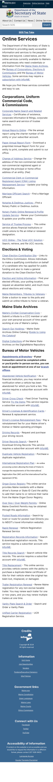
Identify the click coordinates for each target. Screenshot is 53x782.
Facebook (26, 725)
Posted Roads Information (16, 515)
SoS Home (26, 660)
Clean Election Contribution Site (19, 255)
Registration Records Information (20, 537)
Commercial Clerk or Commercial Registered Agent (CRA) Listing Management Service (20, 181)
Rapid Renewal (10, 527)
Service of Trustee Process (16, 224)
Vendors (26, 668)
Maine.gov (26, 690)
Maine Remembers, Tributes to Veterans (23, 294)
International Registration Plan (18, 463)
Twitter (26, 729)
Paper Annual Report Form (16, 142)
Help (47, 3)
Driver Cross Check (12, 398)
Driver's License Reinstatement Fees (21, 420)
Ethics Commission (25, 710)
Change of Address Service (17, 158)
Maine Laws (26, 702)
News (30, 20)
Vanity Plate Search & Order (17, 603)
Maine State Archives (36, 66)
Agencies (27, 3)
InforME (6, 392)
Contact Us (19, 20)
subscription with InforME (16, 79)
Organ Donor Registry (14, 483)
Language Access (27, 756)
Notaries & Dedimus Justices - (18, 202)
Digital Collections (12, 341)
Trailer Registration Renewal (17, 584)
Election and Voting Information (19, 278)
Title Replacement (11, 565)
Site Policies (26, 676)
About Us (7, 20)
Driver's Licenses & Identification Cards (23, 411)
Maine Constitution (25, 694)
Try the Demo (18, 401)
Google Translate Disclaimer (26, 760)
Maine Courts (25, 706)
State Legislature (26, 698)
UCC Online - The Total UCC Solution (22, 240)
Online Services (38, 3)
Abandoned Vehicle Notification (19, 375)
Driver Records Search (14, 441)
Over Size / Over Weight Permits (19, 503)
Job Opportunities (26, 664)
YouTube (25, 733)
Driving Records (10, 432)
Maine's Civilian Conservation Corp (21, 312)
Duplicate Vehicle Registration (18, 454)
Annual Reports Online (14, 130)
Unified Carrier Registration (17, 612)
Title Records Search (13, 552)
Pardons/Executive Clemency (25, 672)
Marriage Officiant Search (16, 193)
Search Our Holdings (13, 328)
